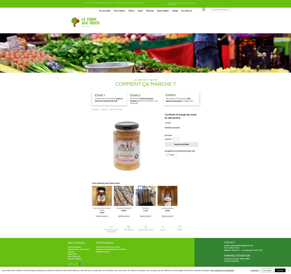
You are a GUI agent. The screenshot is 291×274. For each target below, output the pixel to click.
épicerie (71, 252)
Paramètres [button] (255, 270)
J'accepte (280, 270)
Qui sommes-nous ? (105, 3)
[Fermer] (288, 270)
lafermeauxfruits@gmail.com (242, 245)
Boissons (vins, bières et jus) (79, 249)
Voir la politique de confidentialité (222, 270)
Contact (139, 3)
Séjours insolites (125, 3)
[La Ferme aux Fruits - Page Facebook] (80, 264)
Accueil (89, 3)
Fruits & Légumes (74, 247)
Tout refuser (267, 270)
